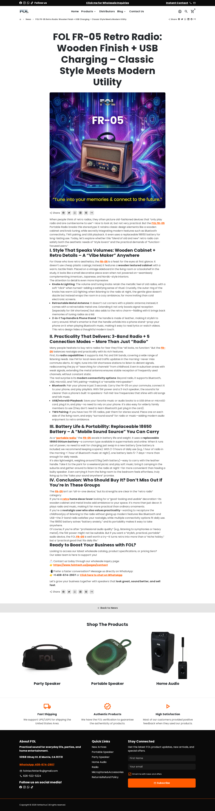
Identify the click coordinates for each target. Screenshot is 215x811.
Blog (121, 11)
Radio (95, 767)
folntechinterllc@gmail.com (39, 771)
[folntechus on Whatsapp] (28, 3)
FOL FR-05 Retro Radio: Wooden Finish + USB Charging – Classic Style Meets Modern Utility (80, 19)
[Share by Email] (195, 19)
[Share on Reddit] (191, 19)
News (28, 19)
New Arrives (99, 747)
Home (75, 11)
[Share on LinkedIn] (188, 19)
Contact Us (136, 11)
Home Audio (99, 762)
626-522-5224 (30, 776)
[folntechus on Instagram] (24, 3)
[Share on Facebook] (179, 19)
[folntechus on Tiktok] (32, 3)
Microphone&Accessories (108, 772)
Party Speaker (101, 757)
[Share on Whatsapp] (185, 19)
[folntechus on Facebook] (20, 3)
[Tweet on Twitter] (182, 19)
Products (88, 11)
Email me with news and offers (147, 774)
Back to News (107, 608)
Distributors (107, 11)
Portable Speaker (103, 752)
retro (65, 499)
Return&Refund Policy (105, 777)
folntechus (42, 804)
